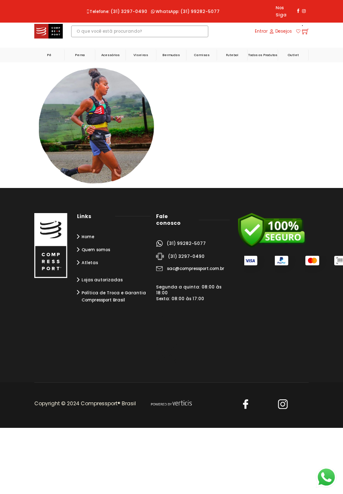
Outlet (293, 55)
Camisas (202, 55)
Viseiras (140, 55)
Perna (80, 55)
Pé (49, 55)
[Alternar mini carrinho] (305, 31)
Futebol (232, 55)
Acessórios (110, 55)
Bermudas (171, 55)
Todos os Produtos (262, 55)
